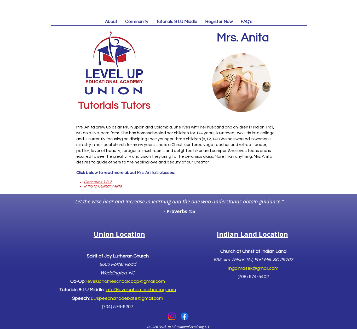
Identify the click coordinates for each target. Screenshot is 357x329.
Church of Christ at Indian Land (253, 251)
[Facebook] (185, 316)
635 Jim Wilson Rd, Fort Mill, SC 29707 (253, 259)
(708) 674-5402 (253, 276)
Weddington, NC (117, 273)
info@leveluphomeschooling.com (141, 289)
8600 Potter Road (117, 264)
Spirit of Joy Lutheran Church (118, 256)
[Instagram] (172, 316)
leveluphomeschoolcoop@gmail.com (126, 281)
